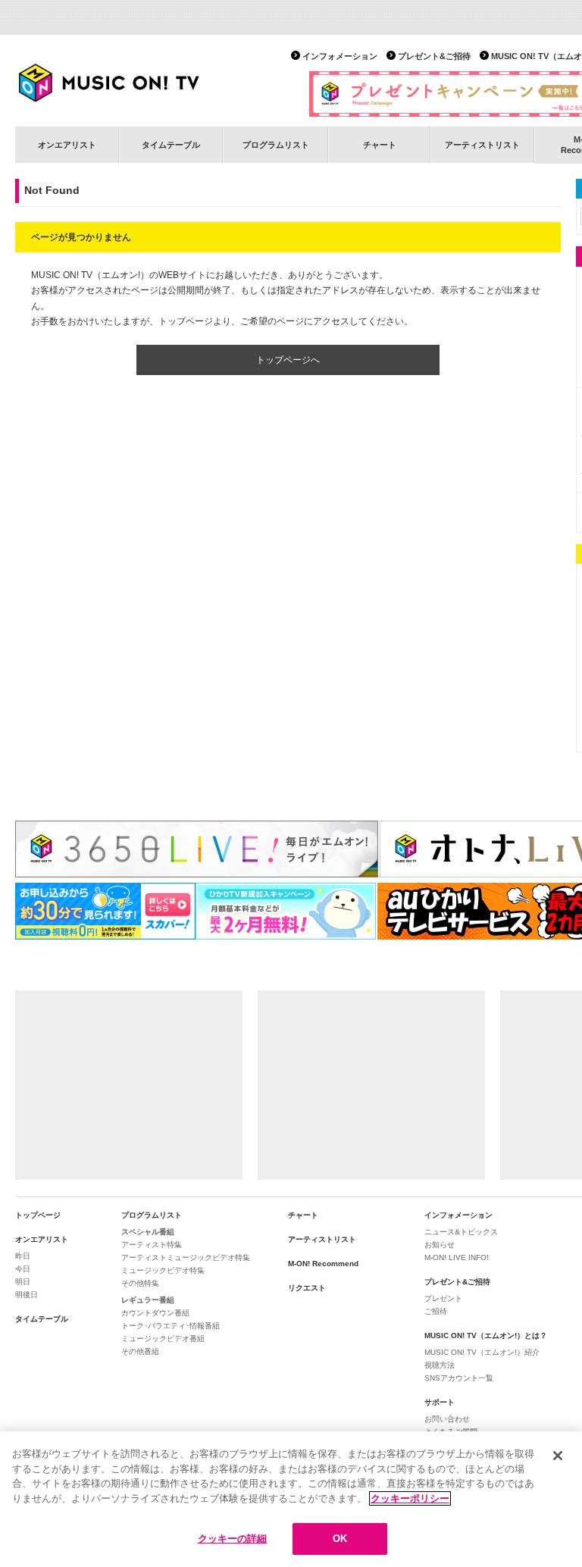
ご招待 (435, 1311)
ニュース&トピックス (461, 1232)
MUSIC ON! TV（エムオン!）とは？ (485, 1335)
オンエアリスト (67, 144)
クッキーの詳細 (233, 1538)
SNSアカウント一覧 (458, 1378)
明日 (22, 1282)
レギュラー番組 (147, 1300)
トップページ (38, 1215)
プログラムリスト (275, 144)
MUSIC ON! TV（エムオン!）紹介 (482, 1352)
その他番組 (140, 1351)
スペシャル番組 (147, 1232)
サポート (439, 1402)
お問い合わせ (447, 1419)
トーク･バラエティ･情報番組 (170, 1325)
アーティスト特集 (151, 1244)
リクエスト (307, 1288)
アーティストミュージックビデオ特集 (185, 1257)
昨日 (22, 1256)
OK (340, 1538)
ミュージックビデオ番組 (163, 1338)
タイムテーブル (171, 144)
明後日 (26, 1294)
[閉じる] (557, 1455)
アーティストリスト (482, 144)
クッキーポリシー (410, 1498)
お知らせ (439, 1244)
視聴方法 (439, 1365)
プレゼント (443, 1298)
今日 (22, 1269)
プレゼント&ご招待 (434, 56)
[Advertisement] (128, 1085)
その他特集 (140, 1283)
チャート (379, 144)
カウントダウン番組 (155, 1313)
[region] (291, 1499)
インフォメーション (339, 56)
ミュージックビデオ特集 (163, 1270)
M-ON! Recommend (323, 1263)
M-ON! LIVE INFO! (456, 1257)
